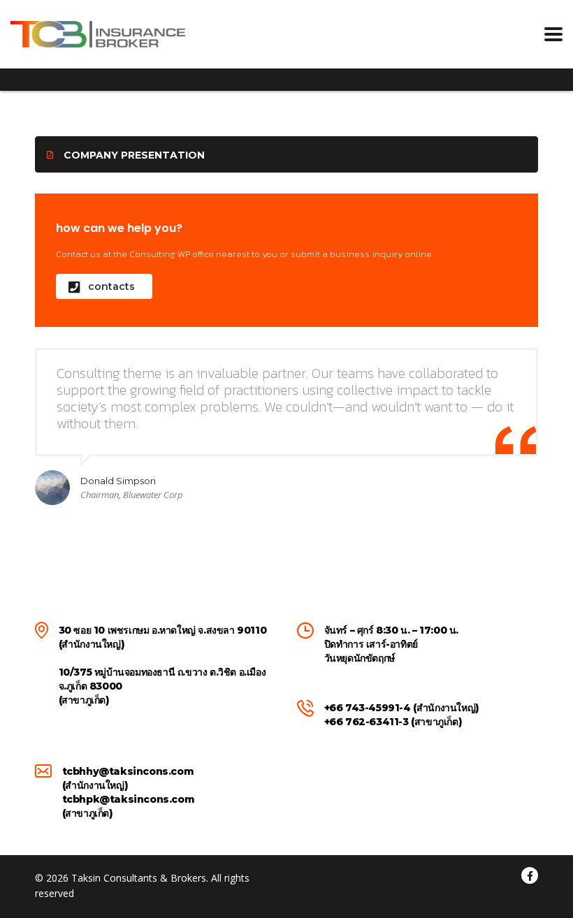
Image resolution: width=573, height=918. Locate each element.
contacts (111, 286)
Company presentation (134, 155)
